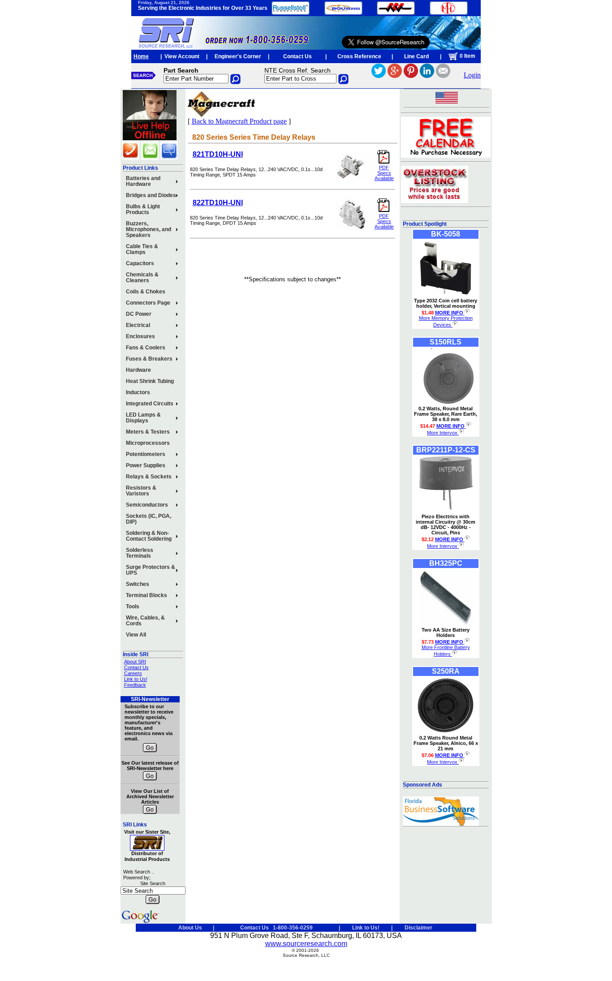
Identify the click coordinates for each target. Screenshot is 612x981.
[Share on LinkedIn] (427, 75)
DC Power (138, 314)
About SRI (135, 661)
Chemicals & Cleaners (142, 277)
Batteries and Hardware (143, 181)
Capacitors (140, 263)
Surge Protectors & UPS (150, 570)
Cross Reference (359, 56)
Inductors (138, 392)
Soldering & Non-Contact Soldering (149, 536)
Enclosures (140, 336)
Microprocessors (148, 443)
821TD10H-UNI (218, 154)
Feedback (135, 685)
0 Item (466, 56)
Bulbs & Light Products (143, 209)
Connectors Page (148, 303)
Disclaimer (418, 928)
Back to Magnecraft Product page (239, 121)
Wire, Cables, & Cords (145, 621)
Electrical (138, 325)
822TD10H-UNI (218, 203)
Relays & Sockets (149, 476)
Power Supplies (145, 465)
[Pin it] (411, 75)
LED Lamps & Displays (143, 418)
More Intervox (443, 432)
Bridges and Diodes (151, 195)
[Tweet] (378, 75)
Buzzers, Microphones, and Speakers (148, 229)
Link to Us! (135, 679)
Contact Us (297, 56)
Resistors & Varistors (141, 491)
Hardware (138, 370)
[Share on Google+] (395, 75)
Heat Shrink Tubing (150, 381)
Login (472, 75)
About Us (190, 928)
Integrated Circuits (149, 403)
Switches (137, 584)
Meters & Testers (148, 432)
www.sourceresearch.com (306, 943)
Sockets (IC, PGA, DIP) (148, 519)
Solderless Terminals (139, 553)
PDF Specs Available (384, 173)
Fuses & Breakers (149, 359)
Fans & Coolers (145, 347)
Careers (133, 673)
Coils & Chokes (145, 291)
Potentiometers (145, 454)
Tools (132, 606)
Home (141, 56)
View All (136, 635)
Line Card (416, 56)
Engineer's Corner (238, 56)
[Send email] (443, 75)
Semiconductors (147, 505)
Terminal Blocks (146, 595)
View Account (181, 56)
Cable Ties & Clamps (142, 249)
